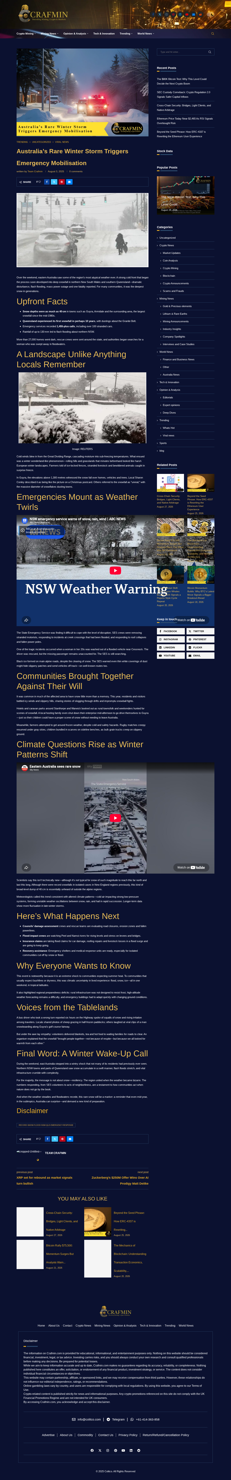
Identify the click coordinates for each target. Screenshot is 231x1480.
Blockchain (169, 275)
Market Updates (172, 252)
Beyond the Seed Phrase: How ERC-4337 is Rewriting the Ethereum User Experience (200, 503)
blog (161, 450)
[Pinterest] (173, 14)
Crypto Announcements (176, 283)
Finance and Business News (178, 359)
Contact (67, 1325)
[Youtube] (187, 14)
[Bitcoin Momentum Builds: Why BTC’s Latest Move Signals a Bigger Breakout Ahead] (200, 575)
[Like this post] (39, 182)
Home (41, 1325)
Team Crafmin (35, 171)
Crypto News (166, 245)
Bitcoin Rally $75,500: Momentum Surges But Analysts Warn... (60, 1254)
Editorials (168, 397)
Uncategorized (167, 237)
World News (144, 33)
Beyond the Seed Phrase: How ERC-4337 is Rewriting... (129, 1221)
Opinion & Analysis (74, 33)
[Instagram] (167, 14)
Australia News (171, 374)
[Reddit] (200, 14)
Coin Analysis (170, 260)
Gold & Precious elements (177, 306)
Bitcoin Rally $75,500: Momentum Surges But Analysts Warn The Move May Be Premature (170, 545)
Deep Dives (169, 412)
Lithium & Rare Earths (175, 313)
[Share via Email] (69, 182)
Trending (125, 33)
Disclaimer (32, 1110)
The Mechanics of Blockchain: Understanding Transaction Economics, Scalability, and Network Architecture (200, 548)
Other (166, 367)
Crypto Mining (25, 33)
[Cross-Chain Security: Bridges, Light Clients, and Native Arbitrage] (30, 1221)
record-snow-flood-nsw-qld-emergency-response (46, 1125)
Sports (163, 443)
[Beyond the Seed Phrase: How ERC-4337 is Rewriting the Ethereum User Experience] (97, 1221)
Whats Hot (169, 427)
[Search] (212, 33)
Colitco (108, 1471)
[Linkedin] (180, 14)
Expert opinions (171, 405)
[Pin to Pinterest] (62, 182)
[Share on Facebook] (47, 182)
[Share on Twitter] (54, 182)
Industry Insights (172, 329)
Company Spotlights (174, 336)
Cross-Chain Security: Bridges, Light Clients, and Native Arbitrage (62, 1221)
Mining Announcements (176, 321)
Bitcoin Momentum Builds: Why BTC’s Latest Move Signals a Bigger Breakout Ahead (200, 593)
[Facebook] (153, 14)
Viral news (168, 435)
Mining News (48, 33)
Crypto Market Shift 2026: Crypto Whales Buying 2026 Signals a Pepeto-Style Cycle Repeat (169, 595)
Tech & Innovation (104, 33)
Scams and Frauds (173, 291)
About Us (54, 1325)
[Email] (194, 14)
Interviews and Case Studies (178, 344)
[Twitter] (160, 14)
